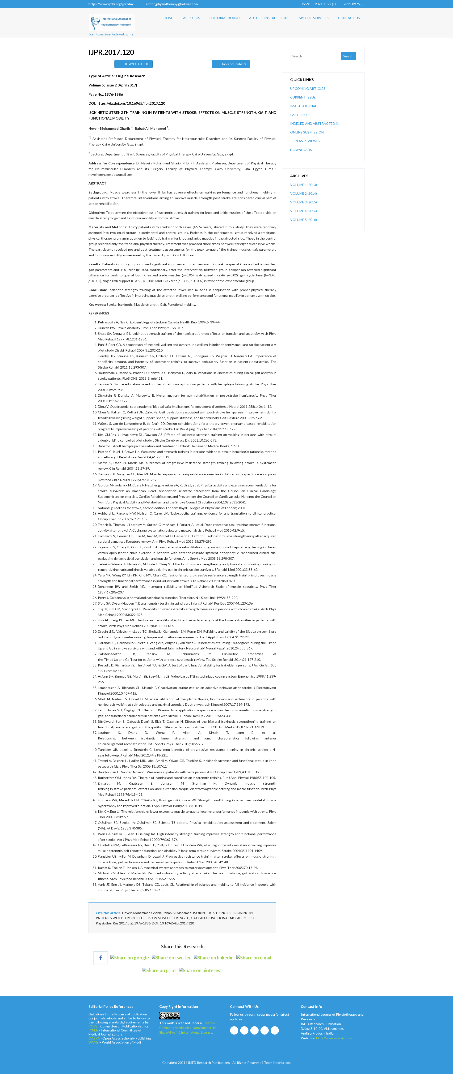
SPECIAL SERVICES (314, 18)
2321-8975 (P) (354, 4)
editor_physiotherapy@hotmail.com (172, 4)
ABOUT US (191, 18)
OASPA (94, 1038)
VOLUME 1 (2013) (303, 185)
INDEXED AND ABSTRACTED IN (314, 123)
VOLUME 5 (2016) (303, 220)
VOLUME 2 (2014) (303, 193)
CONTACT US (349, 18)
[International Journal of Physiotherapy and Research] (112, 32)
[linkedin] (264, 1030)
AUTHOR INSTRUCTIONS (269, 18)
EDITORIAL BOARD (225, 18)
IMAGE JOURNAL (303, 106)
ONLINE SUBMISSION (307, 132)
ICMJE (93, 1030)
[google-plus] (254, 1030)
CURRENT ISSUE (303, 97)
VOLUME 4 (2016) (303, 211)
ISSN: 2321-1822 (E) (319, 4)
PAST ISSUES (300, 115)
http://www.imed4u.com (334, 1038)
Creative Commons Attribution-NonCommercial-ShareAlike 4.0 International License (188, 1027)
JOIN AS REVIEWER (305, 141)
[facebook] (234, 1030)
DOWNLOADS (301, 150)
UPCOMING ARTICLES (307, 88)
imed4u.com (282, 1063)
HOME (169, 18)
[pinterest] (275, 1030)
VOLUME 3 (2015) (303, 202)
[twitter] (244, 1030)
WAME (93, 1042)
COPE (93, 1026)
